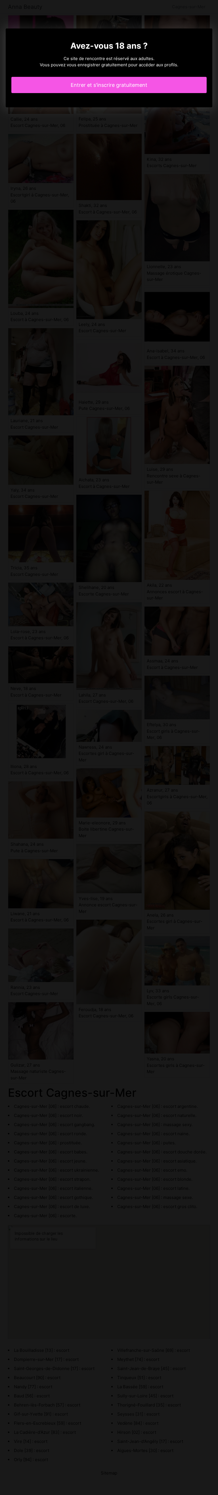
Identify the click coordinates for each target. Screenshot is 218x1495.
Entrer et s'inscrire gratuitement (109, 85)
